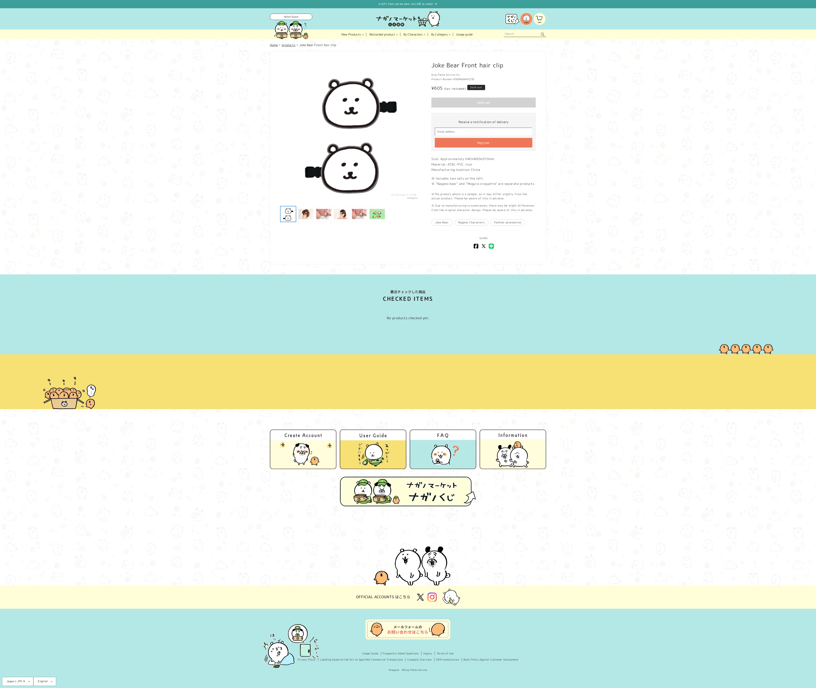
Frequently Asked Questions (401, 653)
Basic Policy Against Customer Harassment (490, 659)
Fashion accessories (507, 222)
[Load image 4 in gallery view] (342, 214)
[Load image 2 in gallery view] (306, 214)
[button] (352, 34)
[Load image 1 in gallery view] (288, 214)
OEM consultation (447, 659)
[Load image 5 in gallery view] (359, 214)
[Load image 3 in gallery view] (324, 214)
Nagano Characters (471, 222)
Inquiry (427, 653)
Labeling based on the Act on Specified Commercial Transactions (361, 659)
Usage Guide (370, 653)
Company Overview (419, 659)
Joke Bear (442, 222)
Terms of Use (445, 653)
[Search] (543, 34)
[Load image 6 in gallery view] (377, 214)
